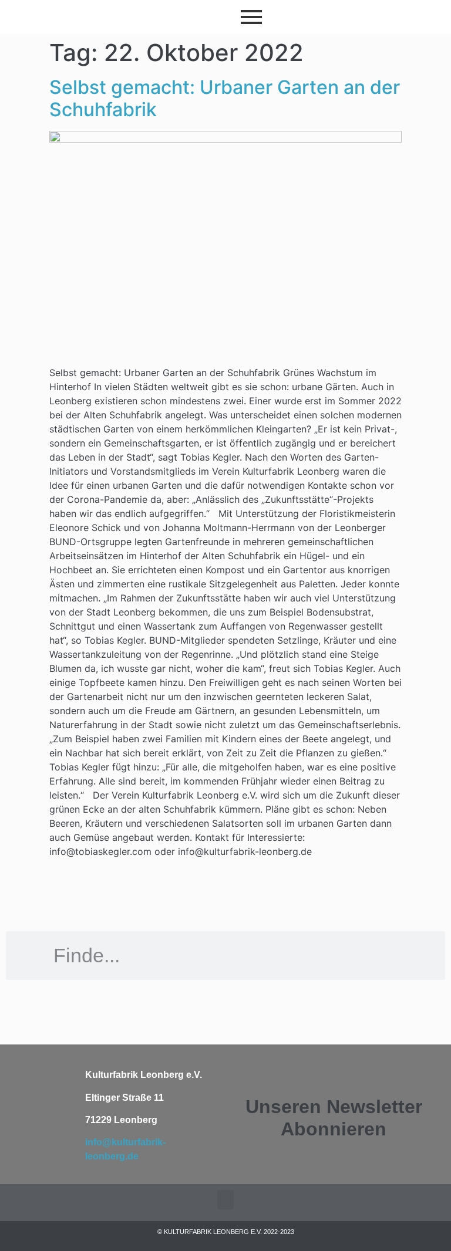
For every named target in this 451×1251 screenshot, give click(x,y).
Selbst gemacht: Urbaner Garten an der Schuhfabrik (224, 98)
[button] (225, 1199)
